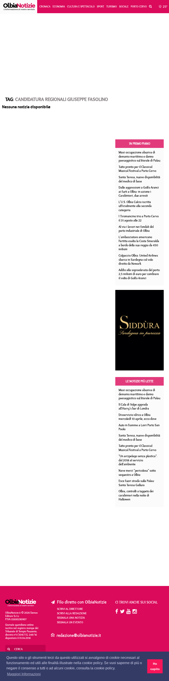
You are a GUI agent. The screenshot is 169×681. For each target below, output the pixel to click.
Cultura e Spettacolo (81, 6)
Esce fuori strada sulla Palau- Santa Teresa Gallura (136, 483)
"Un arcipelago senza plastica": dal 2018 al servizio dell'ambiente (138, 460)
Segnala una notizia (71, 618)
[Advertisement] (84, 50)
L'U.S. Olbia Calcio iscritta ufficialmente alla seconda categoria (135, 206)
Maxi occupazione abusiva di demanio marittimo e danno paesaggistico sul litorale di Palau (139, 156)
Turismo (111, 6)
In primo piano (139, 143)
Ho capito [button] (155, 666)
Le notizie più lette (139, 381)
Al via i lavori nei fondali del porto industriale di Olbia (136, 229)
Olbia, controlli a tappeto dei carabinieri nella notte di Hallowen (136, 495)
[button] (149, 6)
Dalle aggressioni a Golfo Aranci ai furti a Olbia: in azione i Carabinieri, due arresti (139, 191)
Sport (100, 6)
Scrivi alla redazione (72, 613)
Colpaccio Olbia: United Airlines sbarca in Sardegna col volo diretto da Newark (138, 259)
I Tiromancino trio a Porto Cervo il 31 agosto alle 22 (139, 218)
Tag (9, 99)
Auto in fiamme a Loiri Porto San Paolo (139, 427)
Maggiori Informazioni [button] (24, 674)
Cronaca (44, 6)
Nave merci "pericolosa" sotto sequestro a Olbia (137, 472)
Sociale (124, 6)
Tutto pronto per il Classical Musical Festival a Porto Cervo (137, 169)
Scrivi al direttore (70, 609)
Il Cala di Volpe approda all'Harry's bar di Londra (134, 406)
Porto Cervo (139, 6)
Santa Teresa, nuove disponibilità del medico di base (139, 179)
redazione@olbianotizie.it (79, 635)
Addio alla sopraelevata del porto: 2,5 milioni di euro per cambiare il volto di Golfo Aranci (139, 274)
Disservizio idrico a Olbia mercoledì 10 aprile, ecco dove (137, 417)
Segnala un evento (70, 622)
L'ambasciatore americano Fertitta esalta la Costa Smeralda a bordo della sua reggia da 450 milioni (139, 243)
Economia (59, 6)
